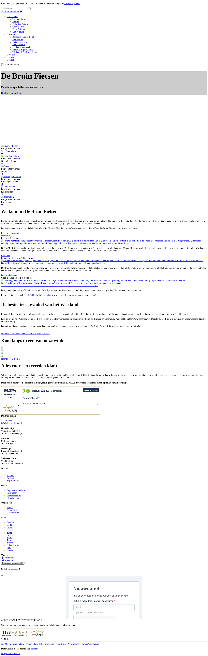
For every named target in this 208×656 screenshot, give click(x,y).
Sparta (9, 537)
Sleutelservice (18, 44)
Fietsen (15, 21)
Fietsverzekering (19, 42)
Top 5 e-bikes (18, 19)
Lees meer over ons (10, 233)
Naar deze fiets (7, 235)
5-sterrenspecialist (72, 3)
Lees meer (5, 255)
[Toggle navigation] (21, 11)
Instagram (8, 560)
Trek (9, 540)
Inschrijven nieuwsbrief (12, 563)
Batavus (10, 522)
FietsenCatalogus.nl (90, 644)
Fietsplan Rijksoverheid (23, 49)
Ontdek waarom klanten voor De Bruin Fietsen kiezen (25, 333)
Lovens (10, 535)
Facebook (8, 557)
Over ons (11, 55)
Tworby (10, 542)
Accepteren (15, 653)
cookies (34, 649)
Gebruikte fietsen (20, 24)
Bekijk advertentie (9, 275)
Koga (9, 532)
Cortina (10, 525)
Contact (10, 60)
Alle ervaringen (90, 390)
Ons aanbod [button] (12, 16)
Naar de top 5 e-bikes (10, 359)
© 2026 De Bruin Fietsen (12, 644)
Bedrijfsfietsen (18, 29)
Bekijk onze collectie (12, 93)
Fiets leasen (17, 39)
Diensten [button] (11, 34)
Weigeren (5, 653)
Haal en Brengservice (22, 47)
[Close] (2, 575)
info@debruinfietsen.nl (38, 295)
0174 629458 (7, 420)
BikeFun (11, 550)
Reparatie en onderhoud (23, 37)
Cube (9, 527)
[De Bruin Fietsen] (10, 11)
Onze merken (18, 26)
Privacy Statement (34, 644)
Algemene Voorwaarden (69, 644)
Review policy (50, 644)
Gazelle (10, 530)
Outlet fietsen (18, 32)
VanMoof (11, 548)
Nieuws (10, 57)
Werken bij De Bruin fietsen (24, 52)
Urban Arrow (13, 545)
